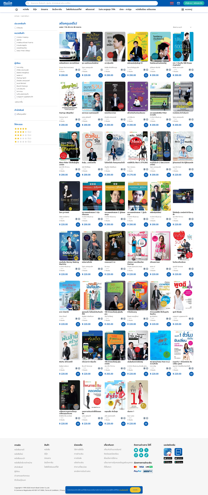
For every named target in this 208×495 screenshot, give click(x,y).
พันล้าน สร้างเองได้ (66, 362)
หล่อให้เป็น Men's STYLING (137, 163)
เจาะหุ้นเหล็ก (109, 63)
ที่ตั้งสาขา (107, 466)
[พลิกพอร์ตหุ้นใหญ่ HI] (137, 47)
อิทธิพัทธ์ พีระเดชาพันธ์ (65, 416)
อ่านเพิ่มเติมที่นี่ (123, 490)
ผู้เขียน (17, 471)
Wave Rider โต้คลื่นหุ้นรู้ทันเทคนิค (69, 164)
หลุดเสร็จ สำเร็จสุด (111, 412)
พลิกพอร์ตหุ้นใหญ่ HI (135, 63)
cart (178, 3)
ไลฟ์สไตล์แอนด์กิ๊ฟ (73, 9)
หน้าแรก (16, 16)
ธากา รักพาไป (64, 312)
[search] (27, 3)
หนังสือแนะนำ (19, 458)
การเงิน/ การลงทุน (22, 37)
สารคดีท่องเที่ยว (22, 48)
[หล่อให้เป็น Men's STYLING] (137, 146)
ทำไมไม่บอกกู (132, 312)
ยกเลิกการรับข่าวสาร (82, 471)
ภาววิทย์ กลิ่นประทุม (155, 117)
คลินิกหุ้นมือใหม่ (155, 213)
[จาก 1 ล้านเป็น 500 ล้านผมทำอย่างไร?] (183, 47)
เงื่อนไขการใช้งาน (110, 458)
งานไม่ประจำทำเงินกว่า (181, 113)
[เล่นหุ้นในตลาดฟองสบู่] (137, 345)
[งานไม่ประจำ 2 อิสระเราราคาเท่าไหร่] (160, 146)
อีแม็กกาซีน (57, 9)
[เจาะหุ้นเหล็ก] (115, 47)
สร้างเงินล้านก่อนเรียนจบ (136, 113)
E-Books (20, 28)
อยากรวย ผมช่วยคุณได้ (90, 113)
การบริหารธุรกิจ (22, 45)
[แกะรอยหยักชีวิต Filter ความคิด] (160, 96)
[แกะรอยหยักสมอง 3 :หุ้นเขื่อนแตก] (92, 196)
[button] (78, 75)
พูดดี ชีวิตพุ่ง (177, 312)
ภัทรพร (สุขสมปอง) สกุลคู (134, 266)
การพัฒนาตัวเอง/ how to (25, 42)
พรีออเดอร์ (90, 9)
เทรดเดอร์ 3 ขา (110, 262)
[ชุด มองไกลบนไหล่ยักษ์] (92, 47)
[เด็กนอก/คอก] (160, 246)
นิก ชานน (20, 91)
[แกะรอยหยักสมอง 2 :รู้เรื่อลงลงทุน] (115, 196)
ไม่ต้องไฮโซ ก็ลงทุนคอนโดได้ (115, 163)
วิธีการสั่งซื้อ (79, 449)
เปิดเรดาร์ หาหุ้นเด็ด (89, 362)
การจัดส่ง (78, 458)
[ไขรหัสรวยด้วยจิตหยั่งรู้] (160, 47)
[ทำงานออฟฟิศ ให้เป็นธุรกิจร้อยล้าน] (160, 295)
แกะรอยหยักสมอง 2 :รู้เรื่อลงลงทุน (115, 214)
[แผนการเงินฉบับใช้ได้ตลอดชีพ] (92, 395)
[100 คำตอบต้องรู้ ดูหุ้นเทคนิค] (115, 345)
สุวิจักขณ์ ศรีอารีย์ (155, 67)
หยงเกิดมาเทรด (110, 113)
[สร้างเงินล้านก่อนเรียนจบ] (137, 96)
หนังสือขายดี (19, 449)
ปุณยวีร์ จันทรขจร (178, 266)
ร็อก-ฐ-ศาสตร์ (64, 213)
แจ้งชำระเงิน (79, 462)
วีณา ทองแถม (131, 167)
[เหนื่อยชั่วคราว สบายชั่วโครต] (69, 47)
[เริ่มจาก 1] (137, 395)
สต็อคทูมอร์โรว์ (21, 114)
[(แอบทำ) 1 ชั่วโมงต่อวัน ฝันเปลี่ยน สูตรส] (183, 345)
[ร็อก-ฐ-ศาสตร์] (69, 196)
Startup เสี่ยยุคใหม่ (66, 113)
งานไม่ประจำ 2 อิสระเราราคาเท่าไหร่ (160, 164)
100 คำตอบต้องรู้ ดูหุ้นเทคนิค (113, 363)
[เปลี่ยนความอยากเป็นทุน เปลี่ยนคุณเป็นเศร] (69, 395)
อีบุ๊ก (35, 9)
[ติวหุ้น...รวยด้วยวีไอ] (92, 146)
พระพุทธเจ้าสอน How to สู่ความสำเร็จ (159, 363)
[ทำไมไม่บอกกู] (137, 295)
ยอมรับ (135, 490)
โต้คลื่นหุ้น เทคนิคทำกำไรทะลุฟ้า (183, 214)
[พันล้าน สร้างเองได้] (69, 345)
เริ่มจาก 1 (130, 412)
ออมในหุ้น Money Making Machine (69, 263)
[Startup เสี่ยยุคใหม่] (69, 96)
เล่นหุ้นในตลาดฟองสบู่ (135, 362)
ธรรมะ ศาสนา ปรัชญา (23, 50)
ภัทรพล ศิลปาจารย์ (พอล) (66, 67)
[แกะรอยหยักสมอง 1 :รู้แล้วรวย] (137, 196)
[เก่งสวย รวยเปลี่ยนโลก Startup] (137, 246)
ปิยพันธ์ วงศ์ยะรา (64, 366)
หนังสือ (26, 9)
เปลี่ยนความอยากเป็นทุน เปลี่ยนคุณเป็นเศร (68, 413)
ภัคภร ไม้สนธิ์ (62, 316)
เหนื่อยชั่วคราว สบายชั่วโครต (69, 63)
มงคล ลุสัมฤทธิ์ (86, 117)
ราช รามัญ (20, 67)
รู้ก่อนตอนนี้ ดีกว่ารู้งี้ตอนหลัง (183, 163)
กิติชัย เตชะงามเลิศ (23, 70)
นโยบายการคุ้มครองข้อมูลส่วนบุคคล (118, 462)
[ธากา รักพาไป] (69, 295)
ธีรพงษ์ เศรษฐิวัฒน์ (23, 72)
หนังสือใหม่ (18, 454)
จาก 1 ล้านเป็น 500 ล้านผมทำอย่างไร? (182, 64)
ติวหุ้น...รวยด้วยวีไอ (89, 163)
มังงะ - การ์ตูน (125, 9)
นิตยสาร (44, 9)
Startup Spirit (21, 78)
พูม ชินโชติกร (153, 316)
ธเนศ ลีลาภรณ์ (21, 83)
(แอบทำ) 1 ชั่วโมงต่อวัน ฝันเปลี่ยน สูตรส (182, 363)
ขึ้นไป (29, 132)
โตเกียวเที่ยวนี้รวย (179, 262)
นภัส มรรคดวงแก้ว (23, 94)
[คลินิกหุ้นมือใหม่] (160, 196)
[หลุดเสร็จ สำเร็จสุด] (115, 395)
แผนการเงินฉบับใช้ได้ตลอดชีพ (91, 413)
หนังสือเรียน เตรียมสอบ (146, 9)
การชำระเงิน (78, 453)
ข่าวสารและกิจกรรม (22, 475)
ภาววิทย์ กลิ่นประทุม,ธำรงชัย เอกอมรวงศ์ (137, 366)
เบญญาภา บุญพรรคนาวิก (25, 97)
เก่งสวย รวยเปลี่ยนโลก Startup (135, 263)
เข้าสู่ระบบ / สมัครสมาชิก (194, 3)
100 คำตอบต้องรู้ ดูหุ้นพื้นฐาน (114, 313)
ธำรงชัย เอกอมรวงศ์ (23, 80)
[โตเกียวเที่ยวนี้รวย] (183, 246)
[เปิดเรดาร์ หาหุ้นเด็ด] (92, 345)
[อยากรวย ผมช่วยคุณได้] (92, 96)
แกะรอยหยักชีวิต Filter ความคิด (158, 114)
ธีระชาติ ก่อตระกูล (22, 86)
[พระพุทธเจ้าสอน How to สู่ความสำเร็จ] (160, 345)
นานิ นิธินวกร (21, 89)
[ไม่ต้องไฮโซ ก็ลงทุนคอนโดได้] (115, 146)
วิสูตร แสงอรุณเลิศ (87, 67)
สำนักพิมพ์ (18, 467)
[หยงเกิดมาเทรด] (115, 96)
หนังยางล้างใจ (87, 262)
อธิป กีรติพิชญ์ (86, 167)
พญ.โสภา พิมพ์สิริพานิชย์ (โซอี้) (181, 366)
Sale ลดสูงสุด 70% (107, 9)
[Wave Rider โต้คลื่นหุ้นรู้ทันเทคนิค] (69, 146)
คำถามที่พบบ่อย (80, 466)
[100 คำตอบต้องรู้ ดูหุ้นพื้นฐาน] (115, 295)
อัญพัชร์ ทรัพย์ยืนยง (110, 167)
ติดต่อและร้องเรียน (111, 453)
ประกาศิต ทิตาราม (64, 167)
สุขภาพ (19, 40)
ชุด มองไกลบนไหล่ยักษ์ (90, 63)
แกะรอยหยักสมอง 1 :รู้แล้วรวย (136, 214)
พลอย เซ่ (19, 75)
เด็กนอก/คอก (155, 262)
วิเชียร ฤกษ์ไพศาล (64, 217)
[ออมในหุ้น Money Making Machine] (69, 246)
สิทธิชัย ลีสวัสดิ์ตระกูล (111, 67)
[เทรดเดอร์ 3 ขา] (115, 246)
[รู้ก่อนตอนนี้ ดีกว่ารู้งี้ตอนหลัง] (183, 146)
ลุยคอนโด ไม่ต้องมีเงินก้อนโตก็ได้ (92, 313)
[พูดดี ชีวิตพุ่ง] (183, 295)
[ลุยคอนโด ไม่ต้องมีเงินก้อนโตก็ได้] (92, 295)
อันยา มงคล (130, 416)
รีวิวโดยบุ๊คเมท (20, 480)
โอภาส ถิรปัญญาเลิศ (133, 67)
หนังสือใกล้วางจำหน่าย (23, 462)
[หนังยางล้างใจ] (92, 246)
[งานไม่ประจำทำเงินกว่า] (183, 96)
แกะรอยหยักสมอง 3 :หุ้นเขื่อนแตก (91, 214)
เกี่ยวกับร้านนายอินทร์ (112, 449)
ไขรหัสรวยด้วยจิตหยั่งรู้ (158, 63)
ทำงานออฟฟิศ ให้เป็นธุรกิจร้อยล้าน (159, 313)
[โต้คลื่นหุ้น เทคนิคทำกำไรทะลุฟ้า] (183, 196)
